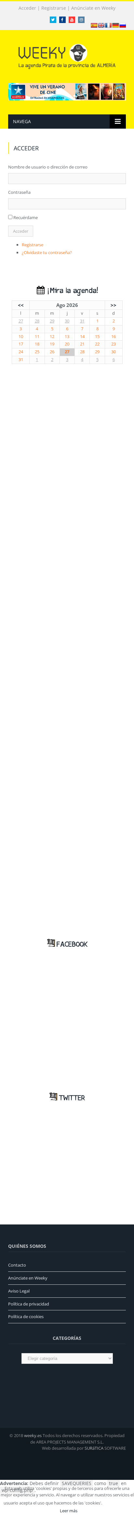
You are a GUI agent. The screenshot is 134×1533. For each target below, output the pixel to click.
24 (21, 352)
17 (21, 344)
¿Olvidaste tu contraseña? (47, 252)
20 (67, 344)
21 (82, 344)
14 (82, 336)
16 (113, 336)
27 (21, 321)
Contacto (17, 1265)
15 (97, 336)
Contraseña (19, 192)
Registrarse (53, 8)
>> (113, 305)
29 (52, 321)
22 (97, 344)
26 (52, 352)
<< (21, 305)
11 (37, 336)
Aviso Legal (19, 1291)
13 (67, 336)
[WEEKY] (67, 55)
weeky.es (33, 1435)
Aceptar (118, 1503)
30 (67, 321)
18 (37, 344)
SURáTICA (94, 1448)
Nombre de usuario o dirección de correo (47, 167)
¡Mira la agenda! (71, 291)
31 (82, 321)
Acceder (27, 8)
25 (37, 352)
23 (113, 344)
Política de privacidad (28, 1304)
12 (52, 336)
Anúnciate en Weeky (93, 8)
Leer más (68, 1511)
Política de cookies (26, 1316)
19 (52, 344)
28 (37, 321)
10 (21, 336)
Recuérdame (25, 217)
